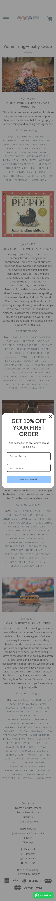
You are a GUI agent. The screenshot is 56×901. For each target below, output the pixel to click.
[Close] (50, 416)
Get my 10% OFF (28, 479)
